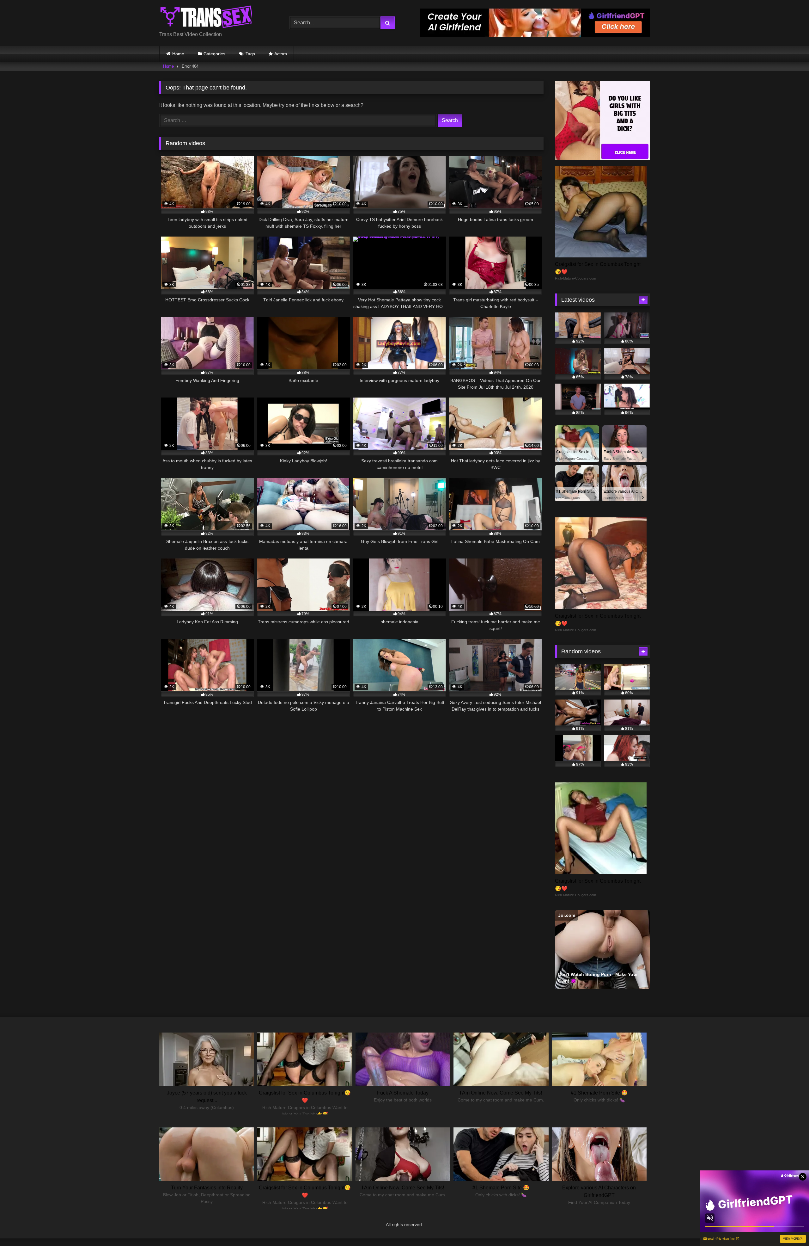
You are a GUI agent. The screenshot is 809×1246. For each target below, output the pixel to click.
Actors (280, 53)
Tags (250, 53)
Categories (214, 53)
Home (178, 53)
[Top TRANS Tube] (206, 18)
